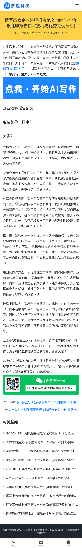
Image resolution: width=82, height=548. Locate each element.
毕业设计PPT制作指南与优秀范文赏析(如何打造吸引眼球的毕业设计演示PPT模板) (42, 433)
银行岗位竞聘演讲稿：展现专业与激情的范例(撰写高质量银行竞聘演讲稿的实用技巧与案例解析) (42, 513)
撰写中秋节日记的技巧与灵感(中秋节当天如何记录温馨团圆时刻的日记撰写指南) (42, 495)
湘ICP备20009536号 (54, 529)
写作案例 (24, 32)
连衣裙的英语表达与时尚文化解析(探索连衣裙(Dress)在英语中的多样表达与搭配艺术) (42, 469)
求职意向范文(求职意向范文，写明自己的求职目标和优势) (42, 442)
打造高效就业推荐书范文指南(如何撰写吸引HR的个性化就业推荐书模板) (42, 504)
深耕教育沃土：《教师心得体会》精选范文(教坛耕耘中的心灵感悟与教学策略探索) (42, 451)
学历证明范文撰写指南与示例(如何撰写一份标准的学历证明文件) (42, 487)
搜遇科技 (41, 533)
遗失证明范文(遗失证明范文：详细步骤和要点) (37, 478)
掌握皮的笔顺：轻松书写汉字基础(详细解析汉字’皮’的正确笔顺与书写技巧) (42, 460)
